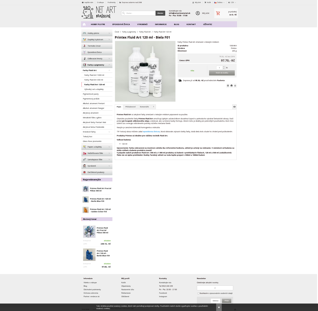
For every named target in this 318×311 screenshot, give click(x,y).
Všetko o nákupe (90, 283)
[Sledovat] (234, 106)
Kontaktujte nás (165, 283)
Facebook (163, 293)
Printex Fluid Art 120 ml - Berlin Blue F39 (100, 200)
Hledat (160, 13)
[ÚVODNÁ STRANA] (84, 24)
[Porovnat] (227, 85)
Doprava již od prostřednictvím (204, 80)
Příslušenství (130, 107)
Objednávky (126, 286)
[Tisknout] (231, 85)
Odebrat (215, 301)
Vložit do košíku (222, 73)
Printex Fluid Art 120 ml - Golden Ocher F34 (100, 210)
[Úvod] (98, 13)
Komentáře (144, 107)
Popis (119, 107)
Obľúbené (125, 296)
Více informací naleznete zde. (122, 308)
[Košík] (226, 13)
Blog (85, 286)
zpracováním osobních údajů (221, 293)
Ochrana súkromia (91, 293)
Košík (123, 283)
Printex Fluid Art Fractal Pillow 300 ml (100, 189)
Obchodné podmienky (92, 289)
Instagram (163, 296)
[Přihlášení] (202, 13)
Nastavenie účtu (127, 289)
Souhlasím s (216, 293)
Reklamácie (126, 293)
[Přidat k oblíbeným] (235, 85)
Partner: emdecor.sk (91, 296)
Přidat (227, 301)
